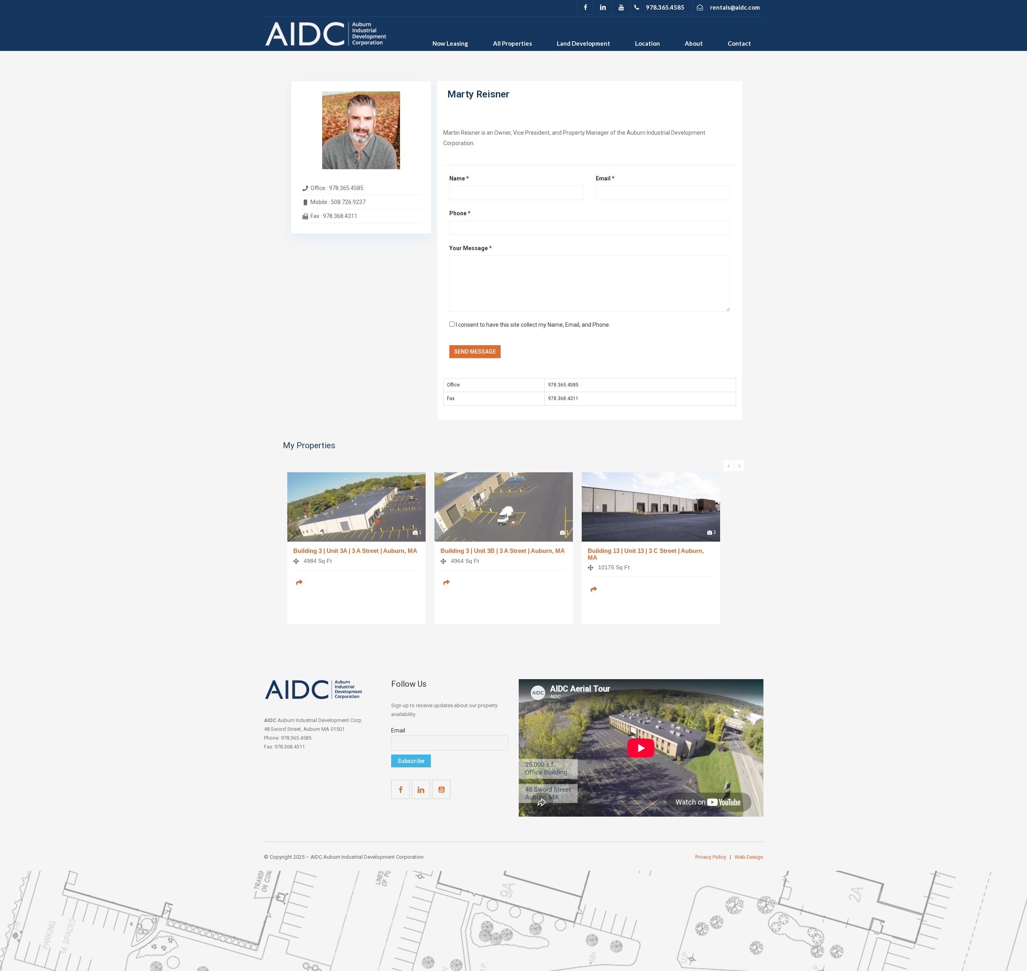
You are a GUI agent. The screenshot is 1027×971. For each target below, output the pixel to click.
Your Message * (470, 248)
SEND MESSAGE (475, 351)
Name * (459, 178)
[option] (356, 554)
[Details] (299, 582)
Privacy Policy (711, 857)
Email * (605, 178)
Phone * (460, 213)
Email (398, 730)
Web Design (749, 857)
